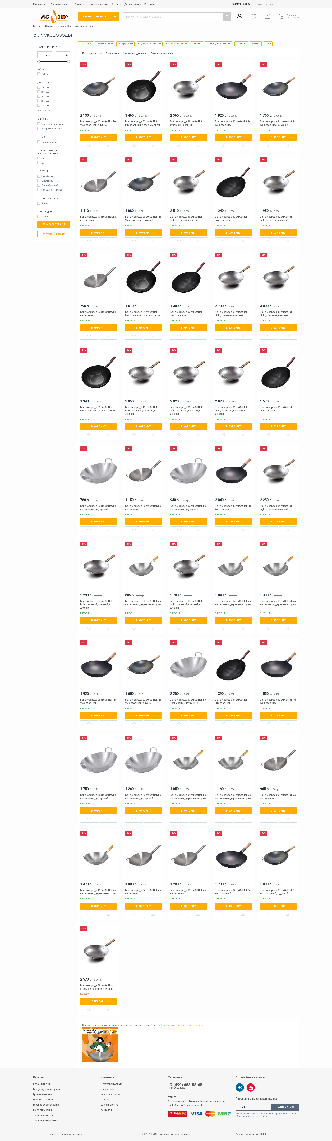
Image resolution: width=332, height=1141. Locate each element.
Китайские (241, 43)
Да (43, 163)
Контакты (149, 4)
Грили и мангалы (42, 1094)
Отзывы (116, 4)
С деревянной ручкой (176, 43)
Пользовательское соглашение (65, 1134)
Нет (43, 158)
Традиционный (49, 142)
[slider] (38, 61)
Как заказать (40, 4)
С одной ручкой (50, 185)
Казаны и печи (41, 1084)
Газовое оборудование (46, 1104)
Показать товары (53, 224)
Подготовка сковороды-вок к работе (183, 1025)
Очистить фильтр (53, 234)
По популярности (92, 53)
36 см (268, 43)
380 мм (45, 87)
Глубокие (197, 43)
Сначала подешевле (135, 53)
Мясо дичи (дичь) (43, 1110)
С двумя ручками (50, 181)
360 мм (45, 92)
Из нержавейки (125, 43)
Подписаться (285, 1107)
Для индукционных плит (219, 43)
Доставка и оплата (61, 4)
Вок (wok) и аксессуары (80, 26)
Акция (45, 203)
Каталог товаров (54, 26)
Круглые (256, 43)
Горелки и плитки (43, 1099)
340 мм (45, 105)
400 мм (45, 96)
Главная (37, 26)
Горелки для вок (105, 43)
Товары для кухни (43, 1115)
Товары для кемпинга (45, 1120)
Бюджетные (85, 43)
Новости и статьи (99, 4)
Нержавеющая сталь (53, 124)
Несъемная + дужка (52, 190)
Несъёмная (47, 176)
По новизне (112, 53)
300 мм (45, 101)
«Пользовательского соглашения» (253, 1116)
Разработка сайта (245, 1134)
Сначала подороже (162, 53)
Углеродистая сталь (52, 128)
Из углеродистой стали (149, 43)
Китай (45, 217)
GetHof (45, 74)
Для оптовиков (132, 4)
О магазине (80, 4)
